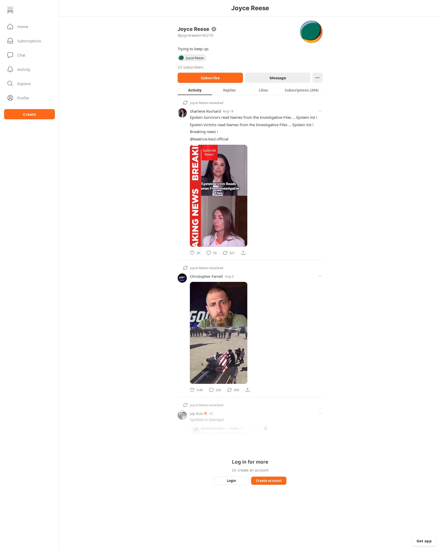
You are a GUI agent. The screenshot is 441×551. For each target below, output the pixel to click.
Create (29, 114)
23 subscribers (190, 67)
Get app (424, 540)
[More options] (320, 111)
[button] (29, 26)
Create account (269, 480)
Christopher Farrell (206, 276)
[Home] (10, 10)
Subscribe (210, 77)
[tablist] (250, 90)
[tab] (195, 90)
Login (231, 480)
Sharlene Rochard (205, 111)
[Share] (243, 253)
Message (278, 77)
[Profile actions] (317, 78)
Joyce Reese (199, 102)
